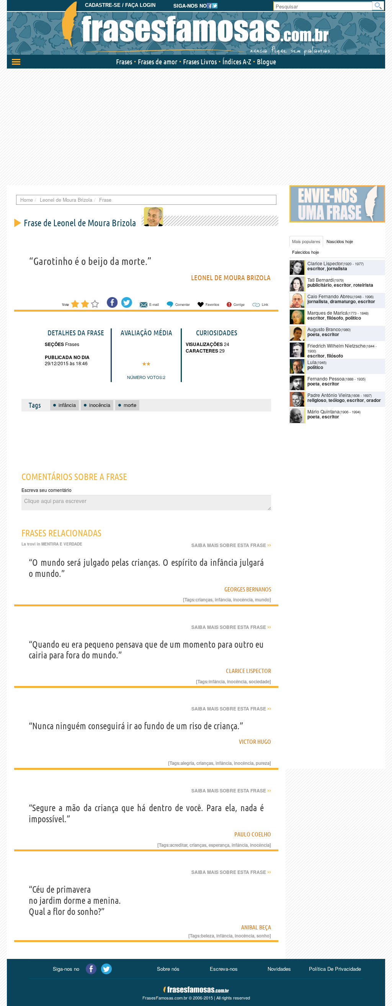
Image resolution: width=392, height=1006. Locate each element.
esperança (219, 845)
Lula (312, 362)
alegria (187, 763)
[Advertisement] (196, 126)
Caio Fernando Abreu (330, 296)
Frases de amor (157, 61)
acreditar (178, 845)
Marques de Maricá (327, 312)
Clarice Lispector (248, 670)
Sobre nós (168, 968)
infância (223, 599)
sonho (263, 936)
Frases (124, 61)
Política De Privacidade (335, 968)
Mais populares (306, 241)
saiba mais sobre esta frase (231, 545)
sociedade (259, 681)
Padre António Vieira (329, 395)
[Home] (196, 28)
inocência (243, 599)
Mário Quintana (323, 411)
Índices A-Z (236, 61)
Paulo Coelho (252, 834)
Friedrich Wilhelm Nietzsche (336, 345)
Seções (54, 344)
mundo (262, 599)
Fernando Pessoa (326, 378)
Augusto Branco (324, 329)
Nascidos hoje (340, 241)
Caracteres (202, 350)
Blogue (266, 61)
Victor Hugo (255, 741)
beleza (207, 936)
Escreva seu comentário (46, 490)
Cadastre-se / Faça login (120, 5)
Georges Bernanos (247, 589)
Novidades (279, 968)
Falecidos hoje (305, 252)
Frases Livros (200, 61)
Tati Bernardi (320, 279)
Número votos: (145, 377)
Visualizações (204, 344)
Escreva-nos (224, 968)
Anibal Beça (256, 927)
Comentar (182, 304)
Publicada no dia (67, 357)
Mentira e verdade (61, 544)
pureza (263, 763)
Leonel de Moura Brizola (231, 277)
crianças (204, 599)
